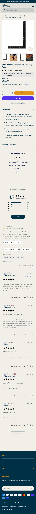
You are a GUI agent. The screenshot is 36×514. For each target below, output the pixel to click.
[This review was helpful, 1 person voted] (27, 297)
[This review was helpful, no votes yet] (27, 335)
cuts (22, 257)
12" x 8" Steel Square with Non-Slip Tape (11, 17)
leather (12, 257)
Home (3, 16)
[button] (29, 6)
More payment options (18, 103)
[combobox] (18, 10)
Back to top (18, 448)
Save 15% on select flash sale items (18, 1)
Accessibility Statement (9, 506)
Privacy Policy (22, 506)
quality (6, 257)
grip (18, 257)
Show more (7, 262)
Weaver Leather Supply (12, 503)
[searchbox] (10, 249)
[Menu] (33, 6)
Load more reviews (18, 433)
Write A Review (18, 217)
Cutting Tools (15, 16)
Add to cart (24, 93)
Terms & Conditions (7, 509)
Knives (22, 16)
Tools (8, 16)
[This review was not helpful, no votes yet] (30, 297)
